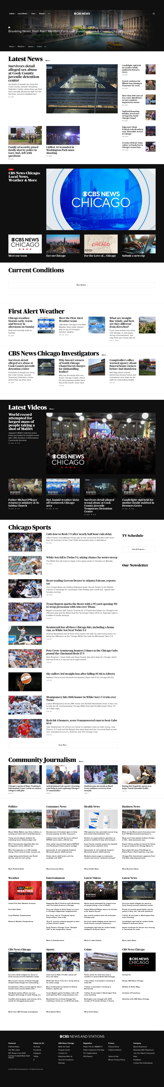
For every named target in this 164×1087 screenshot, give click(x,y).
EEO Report (87, 1056)
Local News (22, 14)
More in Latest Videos (92, 940)
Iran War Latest (14, 1050)
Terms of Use (113, 1056)
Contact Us (62, 1053)
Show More (62, 745)
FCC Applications (90, 1053)
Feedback (137, 1060)
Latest (12, 14)
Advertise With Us (65, 1056)
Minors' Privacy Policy (116, 1060)
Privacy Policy (113, 1047)
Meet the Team (64, 1047)
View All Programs (138, 549)
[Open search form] (154, 14)
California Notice (114, 1050)
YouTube (36, 1047)
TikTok (35, 1056)
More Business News (130, 869)
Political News (13, 1047)
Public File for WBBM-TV (93, 1047)
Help (135, 1056)
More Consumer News (55, 869)
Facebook (37, 1050)
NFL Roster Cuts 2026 (17, 1053)
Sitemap (61, 1063)
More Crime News (91, 1012)
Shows (42, 14)
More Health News (91, 869)
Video (39, 47)
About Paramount (140, 1047)
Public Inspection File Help (93, 1050)
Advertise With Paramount (143, 1050)
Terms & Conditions (65, 1060)
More (47, 60)
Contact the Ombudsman (143, 1063)
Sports (30, 47)
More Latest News (129, 940)
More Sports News (53, 1012)
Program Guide (64, 1050)
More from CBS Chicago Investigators (23, 1012)
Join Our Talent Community (144, 1053)
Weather (21, 47)
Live (33, 13)
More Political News (16, 869)
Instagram (37, 1053)
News (11, 47)
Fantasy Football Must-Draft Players (19, 1057)
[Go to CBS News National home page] (82, 13)
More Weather (81, 285)
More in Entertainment (55, 940)
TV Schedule (132, 536)
